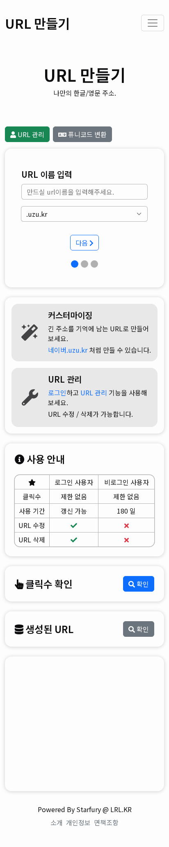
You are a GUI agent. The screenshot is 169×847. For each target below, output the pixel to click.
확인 (142, 584)
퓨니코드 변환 (86, 134)
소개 (56, 822)
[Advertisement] (84, 723)
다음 (82, 243)
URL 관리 (30, 134)
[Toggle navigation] (152, 23)
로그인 (57, 392)
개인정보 (78, 822)
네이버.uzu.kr (67, 350)
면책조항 (106, 822)
